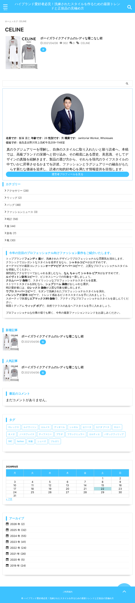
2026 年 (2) (17, 524)
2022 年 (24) (18, 547)
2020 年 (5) (17, 559)
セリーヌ (87, 427)
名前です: (11, 138)
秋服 (30, 441)
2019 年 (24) (18, 565)
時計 (12, 219)
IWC (10, 441)
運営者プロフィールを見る (67, 174)
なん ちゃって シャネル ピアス (82, 273)
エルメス (45, 427)
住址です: (11, 142)
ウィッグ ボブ (32, 305)
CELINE (85, 43)
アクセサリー (18, 190)
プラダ (59, 434)
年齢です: (36, 138)
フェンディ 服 (32, 258)
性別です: (54, 138)
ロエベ (117, 427)
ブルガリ (55, 441)
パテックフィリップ (114, 434)
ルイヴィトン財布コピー (20, 276)
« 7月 (9, 499)
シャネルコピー (78, 262)
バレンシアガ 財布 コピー (21, 294)
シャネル (73, 427)
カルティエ (94, 434)
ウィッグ (14, 197)
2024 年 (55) (18, 536)
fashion (20, 441)
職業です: (70, 138)
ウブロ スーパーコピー (19, 291)
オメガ (11, 434)
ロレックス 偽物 (36, 287)
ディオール (59, 427)
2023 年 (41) (18, 541)
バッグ (14, 204)
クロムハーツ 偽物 (17, 280)
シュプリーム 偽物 (56, 284)
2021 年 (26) (18, 553)
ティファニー (45, 434)
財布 (11, 233)
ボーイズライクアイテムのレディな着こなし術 (71, 38)
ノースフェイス (26, 434)
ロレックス (13, 427)
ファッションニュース (22, 212)
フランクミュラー (75, 434)
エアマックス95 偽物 (42, 298)
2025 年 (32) (18, 530)
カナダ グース (102, 427)
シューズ (41, 441)
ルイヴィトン (30, 427)
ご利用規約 (67, 591)
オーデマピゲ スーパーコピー (62, 265)
